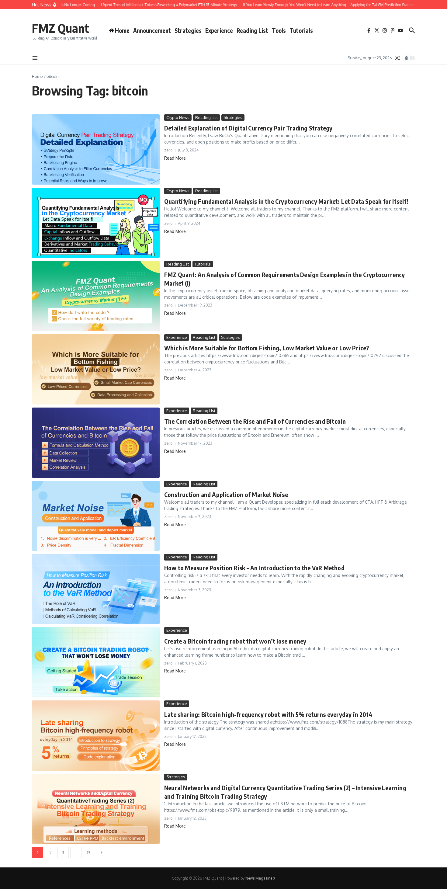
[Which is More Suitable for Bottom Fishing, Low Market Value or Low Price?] (96, 369)
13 (88, 852)
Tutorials (301, 30)
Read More (175, 158)
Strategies (188, 30)
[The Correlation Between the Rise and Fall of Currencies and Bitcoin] (96, 443)
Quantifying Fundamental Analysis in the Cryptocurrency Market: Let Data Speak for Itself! (286, 201)
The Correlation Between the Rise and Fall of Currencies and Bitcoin (255, 421)
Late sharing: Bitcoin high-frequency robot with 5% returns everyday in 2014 (268, 714)
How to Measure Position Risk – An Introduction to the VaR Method (254, 567)
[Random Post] (397, 58)
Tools (279, 30)
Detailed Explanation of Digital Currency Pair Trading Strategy (248, 128)
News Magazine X (260, 878)
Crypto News (177, 117)
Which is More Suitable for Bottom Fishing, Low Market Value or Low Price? (266, 348)
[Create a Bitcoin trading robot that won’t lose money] (96, 662)
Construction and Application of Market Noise (226, 494)
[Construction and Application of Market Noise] (96, 516)
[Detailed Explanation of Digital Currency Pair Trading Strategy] (96, 149)
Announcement (152, 30)
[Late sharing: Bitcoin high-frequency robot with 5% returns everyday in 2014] (96, 735)
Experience (219, 30)
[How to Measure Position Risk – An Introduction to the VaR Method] (96, 589)
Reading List (252, 30)
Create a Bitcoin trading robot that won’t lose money (235, 641)
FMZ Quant (60, 28)
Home (37, 76)
